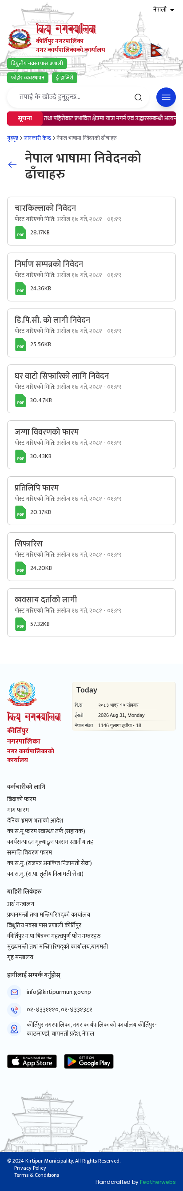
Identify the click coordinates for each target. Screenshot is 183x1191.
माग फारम (18, 810)
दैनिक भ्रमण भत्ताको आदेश (35, 820)
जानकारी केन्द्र (37, 138)
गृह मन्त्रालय (20, 957)
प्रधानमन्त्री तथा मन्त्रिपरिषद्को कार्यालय (48, 914)
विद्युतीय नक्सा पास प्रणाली (37, 63)
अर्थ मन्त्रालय (20, 904)
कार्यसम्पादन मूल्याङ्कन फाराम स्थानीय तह (50, 842)
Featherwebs (158, 1182)
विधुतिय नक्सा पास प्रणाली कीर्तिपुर (44, 925)
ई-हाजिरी (64, 77)
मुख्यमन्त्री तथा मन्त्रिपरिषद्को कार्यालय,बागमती (57, 946)
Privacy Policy (30, 1167)
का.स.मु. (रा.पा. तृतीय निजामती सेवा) (45, 874)
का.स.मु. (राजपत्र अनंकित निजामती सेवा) (49, 863)
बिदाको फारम (21, 799)
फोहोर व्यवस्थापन (27, 77)
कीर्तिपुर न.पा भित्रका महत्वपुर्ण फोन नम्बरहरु (54, 936)
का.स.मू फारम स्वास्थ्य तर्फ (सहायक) (46, 831)
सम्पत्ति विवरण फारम (29, 852)
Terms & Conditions (36, 1175)
